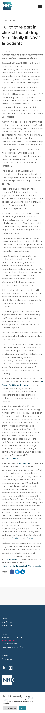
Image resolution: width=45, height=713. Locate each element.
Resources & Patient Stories (13, 647)
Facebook (16, 538)
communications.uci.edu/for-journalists (23, 566)
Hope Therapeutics (10, 640)
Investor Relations (9, 643)
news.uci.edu (12, 559)
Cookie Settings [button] (10, 708)
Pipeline (5, 634)
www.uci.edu (12, 458)
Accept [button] (22, 708)
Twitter (30, 538)
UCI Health (24, 463)
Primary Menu (40, 6)
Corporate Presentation (12, 637)
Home (4, 619)
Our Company (8, 622)
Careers (5, 655)
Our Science (7, 625)
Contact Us (7, 659)
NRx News (13, 20)
